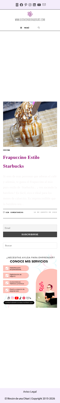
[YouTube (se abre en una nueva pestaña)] (38, 5)
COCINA (6, 150)
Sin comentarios (14, 212)
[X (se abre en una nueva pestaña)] (16, 5)
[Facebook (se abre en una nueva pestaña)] (20, 5)
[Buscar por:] (38, 28)
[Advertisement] (30, 62)
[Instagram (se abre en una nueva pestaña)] (29, 5)
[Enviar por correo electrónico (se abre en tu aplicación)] (43, 5)
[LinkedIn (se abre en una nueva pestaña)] (33, 5)
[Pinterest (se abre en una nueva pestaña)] (25, 5)
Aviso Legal (30, 391)
